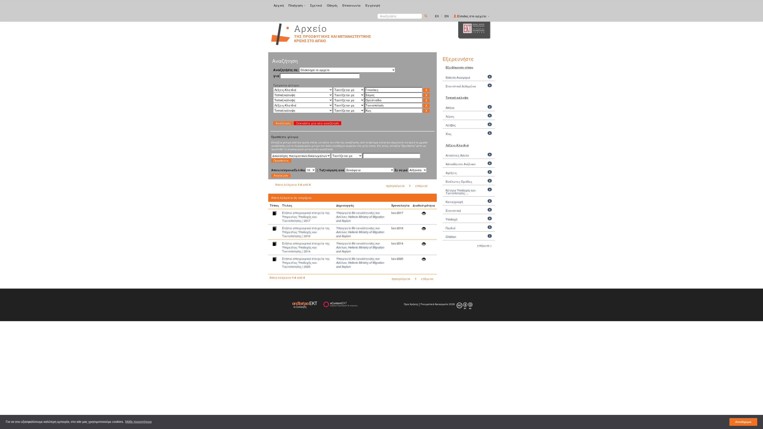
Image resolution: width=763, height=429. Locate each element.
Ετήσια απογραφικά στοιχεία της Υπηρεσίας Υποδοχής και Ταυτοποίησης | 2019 (306, 232)
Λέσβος (451, 125)
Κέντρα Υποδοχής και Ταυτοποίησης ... (461, 191)
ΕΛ (437, 16)
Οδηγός (332, 5)
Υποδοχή (451, 219)
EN (446, 16)
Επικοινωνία (351, 5)
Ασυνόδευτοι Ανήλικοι (461, 164)
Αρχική (279, 5)
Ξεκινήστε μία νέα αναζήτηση (317, 123)
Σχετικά (316, 5)
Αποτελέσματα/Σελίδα (288, 170)
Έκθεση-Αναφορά (458, 77)
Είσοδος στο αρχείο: (471, 16)
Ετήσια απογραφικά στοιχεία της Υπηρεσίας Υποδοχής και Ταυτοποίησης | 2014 (306, 247)
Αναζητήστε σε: (286, 70)
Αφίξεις (451, 173)
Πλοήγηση (296, 5)
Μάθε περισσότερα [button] (138, 421)
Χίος (449, 134)
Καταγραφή (454, 202)
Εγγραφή (372, 5)
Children (451, 237)
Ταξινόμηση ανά (331, 170)
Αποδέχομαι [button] (743, 421)
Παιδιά (450, 228)
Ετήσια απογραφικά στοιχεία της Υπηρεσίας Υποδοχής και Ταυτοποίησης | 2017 (306, 217)
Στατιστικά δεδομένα (461, 86)
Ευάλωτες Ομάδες (459, 182)
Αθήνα (450, 108)
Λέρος (450, 116)
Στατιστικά (453, 211)
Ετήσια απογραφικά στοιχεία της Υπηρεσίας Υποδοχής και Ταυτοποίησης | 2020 (306, 263)
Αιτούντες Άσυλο (457, 155)
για (276, 76)
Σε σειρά (401, 170)
